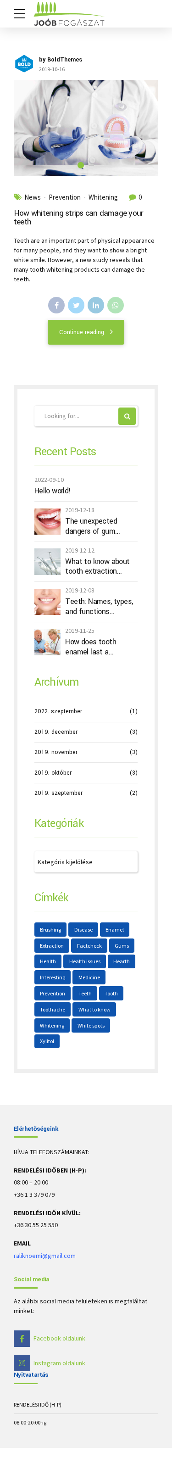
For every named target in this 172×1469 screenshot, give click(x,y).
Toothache (52, 1009)
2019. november (56, 752)
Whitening (103, 197)
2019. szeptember (58, 793)
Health (48, 961)
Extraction (52, 945)
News (32, 197)
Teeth (85, 993)
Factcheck (89, 945)
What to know (94, 1009)
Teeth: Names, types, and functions (99, 606)
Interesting (52, 977)
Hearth (121, 961)
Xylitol (47, 1041)
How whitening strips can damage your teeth (78, 217)
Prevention (65, 197)
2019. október (53, 773)
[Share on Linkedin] (96, 305)
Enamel (114, 929)
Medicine (89, 977)
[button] (29, 128)
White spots (91, 1025)
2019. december (56, 732)
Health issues (84, 961)
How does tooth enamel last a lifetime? (90, 647)
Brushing (50, 929)
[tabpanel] (86, 128)
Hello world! (52, 491)
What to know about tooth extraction (97, 566)
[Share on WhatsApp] (115, 305)
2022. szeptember (58, 711)
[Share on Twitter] (76, 305)
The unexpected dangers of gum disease (91, 526)
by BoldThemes (60, 60)
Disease (83, 929)
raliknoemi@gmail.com (45, 1255)
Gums (122, 945)
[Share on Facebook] (56, 305)
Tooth (111, 993)
